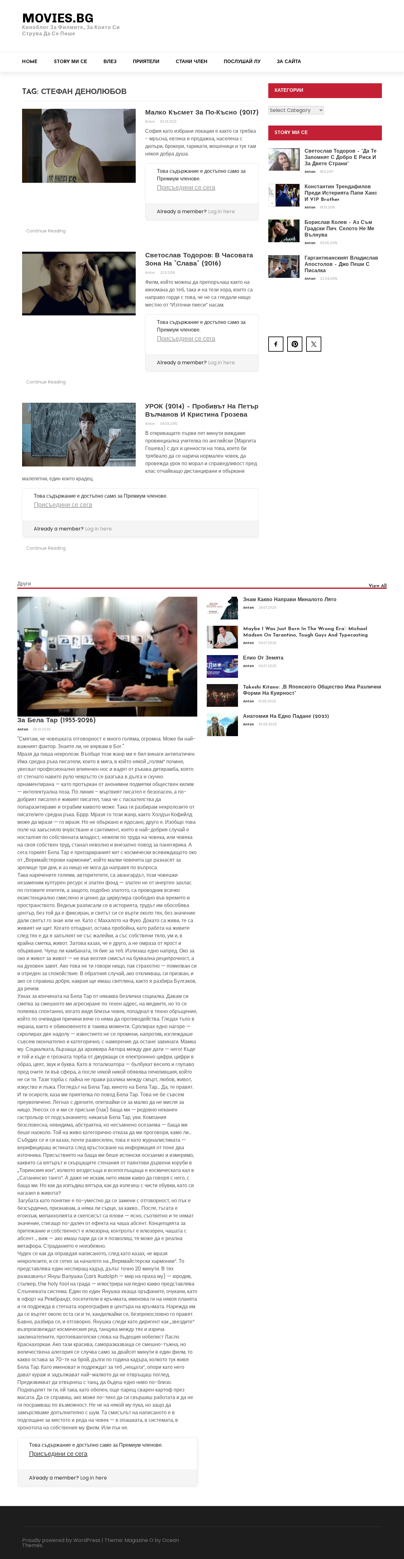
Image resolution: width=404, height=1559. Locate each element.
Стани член (191, 62)
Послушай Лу (242, 62)
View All (378, 586)
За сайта (289, 62)
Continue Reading (46, 231)
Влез (110, 62)
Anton (150, 121)
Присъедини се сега (186, 187)
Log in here (221, 211)
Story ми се (70, 62)
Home (30, 62)
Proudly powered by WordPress (61, 1540)
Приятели (146, 62)
